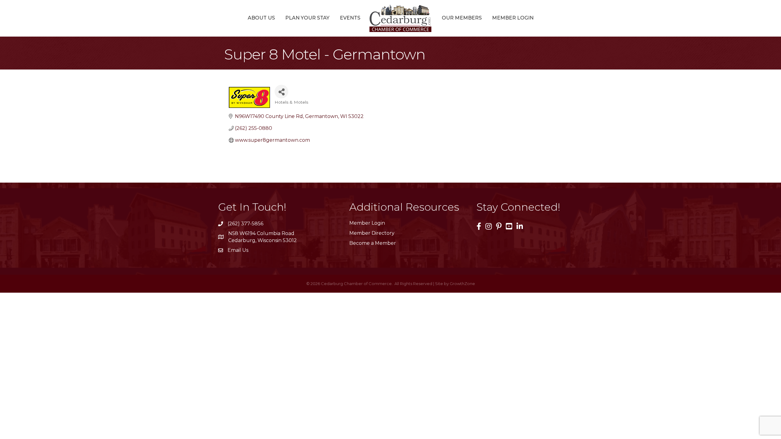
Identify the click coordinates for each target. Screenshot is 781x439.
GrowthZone (462, 283)
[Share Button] (281, 91)
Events (350, 18)
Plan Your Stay (307, 18)
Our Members (462, 18)
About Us (261, 18)
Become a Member (372, 243)
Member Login (513, 18)
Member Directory (371, 233)
